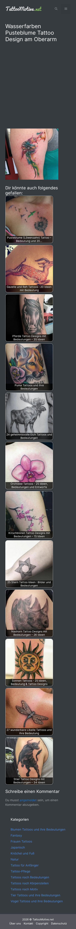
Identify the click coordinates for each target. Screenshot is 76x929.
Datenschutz (59, 923)
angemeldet (28, 800)
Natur (15, 859)
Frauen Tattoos (21, 841)
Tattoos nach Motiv (24, 889)
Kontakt (28, 923)
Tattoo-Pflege (20, 871)
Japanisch (18, 847)
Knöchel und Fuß (22, 853)
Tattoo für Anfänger (25, 865)
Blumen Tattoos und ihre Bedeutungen (38, 829)
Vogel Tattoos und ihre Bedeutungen (37, 901)
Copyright (42, 923)
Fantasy (16, 835)
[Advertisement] (38, 85)
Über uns (15, 923)
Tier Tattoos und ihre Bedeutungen (35, 895)
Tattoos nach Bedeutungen (30, 877)
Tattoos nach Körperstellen (30, 883)
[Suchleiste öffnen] (56, 9)
